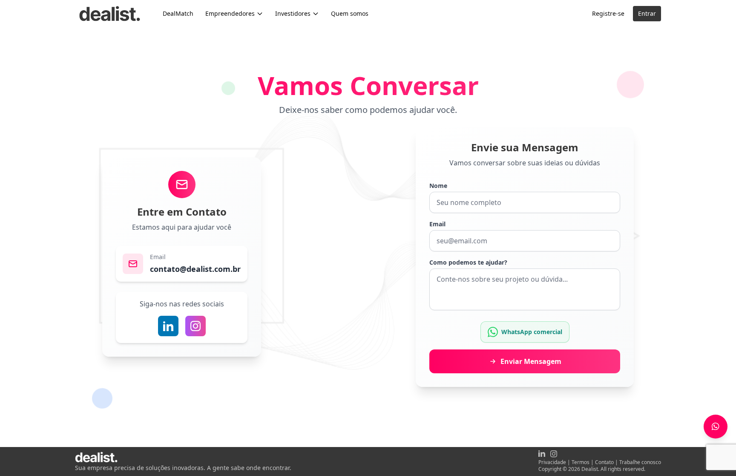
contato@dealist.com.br (195, 269)
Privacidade (552, 462)
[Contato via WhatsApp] (715, 426)
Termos (580, 462)
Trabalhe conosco (640, 462)
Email (437, 224)
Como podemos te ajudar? (468, 262)
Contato (604, 462)
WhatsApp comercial (531, 332)
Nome (438, 186)
